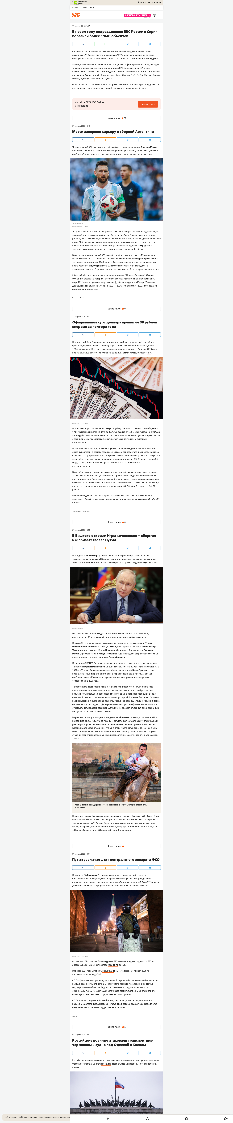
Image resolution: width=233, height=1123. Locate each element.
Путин (74, 1016)
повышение (104, 499)
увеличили (113, 965)
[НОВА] (136, 15)
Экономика (76, 511)
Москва (86, 8)
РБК (149, 352)
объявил (134, 717)
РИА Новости (97, 78)
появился (87, 885)
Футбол (83, 298)
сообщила (106, 1063)
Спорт (75, 298)
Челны (75, 8)
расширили (108, 971)
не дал (146, 704)
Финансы (86, 511)
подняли (140, 961)
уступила (152, 255)
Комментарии (116, 118)
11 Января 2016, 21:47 (81, 26)
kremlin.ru (79, 628)
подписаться (148, 104)
